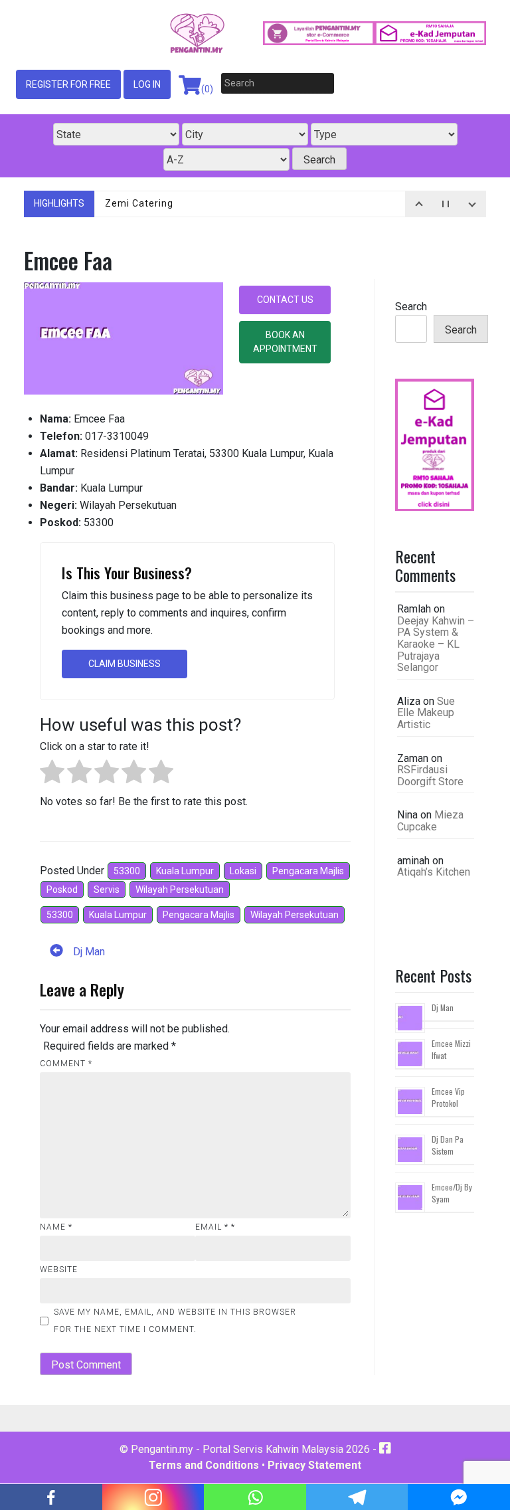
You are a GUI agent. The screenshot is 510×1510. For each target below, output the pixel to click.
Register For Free (68, 84)
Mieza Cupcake (430, 820)
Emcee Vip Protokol (448, 1097)
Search (411, 306)
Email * (215, 1227)
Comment (66, 1063)
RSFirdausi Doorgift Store (430, 775)
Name (56, 1227)
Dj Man (443, 1007)
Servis (107, 889)
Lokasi (243, 871)
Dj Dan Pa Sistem (448, 1145)
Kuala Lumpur (185, 871)
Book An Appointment (285, 342)
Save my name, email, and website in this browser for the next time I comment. (175, 1320)
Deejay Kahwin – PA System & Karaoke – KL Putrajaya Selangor (435, 644)
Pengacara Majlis (308, 871)
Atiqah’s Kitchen (433, 872)
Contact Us (285, 299)
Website (59, 1269)
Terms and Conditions (204, 1465)
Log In (147, 84)
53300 (127, 871)
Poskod (62, 889)
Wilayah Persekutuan (179, 889)
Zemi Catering (139, 203)
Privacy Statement (314, 1465)
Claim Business (124, 663)
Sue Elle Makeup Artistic (426, 713)
